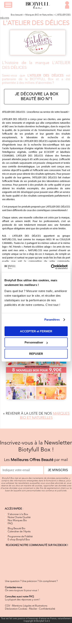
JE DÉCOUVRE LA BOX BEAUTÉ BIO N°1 (36, 96)
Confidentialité (47, 609)
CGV (7, 606)
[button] (8, 5)
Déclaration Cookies (16, 609)
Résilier (33, 609)
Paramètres (52, 319)
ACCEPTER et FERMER (36, 331)
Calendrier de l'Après (19, 531)
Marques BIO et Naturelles (39, 15)
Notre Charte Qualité (19, 517)
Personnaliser (34, 342)
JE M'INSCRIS (58, 470)
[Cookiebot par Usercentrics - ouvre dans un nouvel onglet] (51, 266)
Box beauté (17, 15)
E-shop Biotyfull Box (19, 539)
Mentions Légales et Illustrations (29, 606)
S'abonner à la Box (18, 514)
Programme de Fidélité (20, 536)
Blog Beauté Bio (16, 528)
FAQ (10, 523)
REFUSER (36, 353)
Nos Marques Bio (17, 520)
